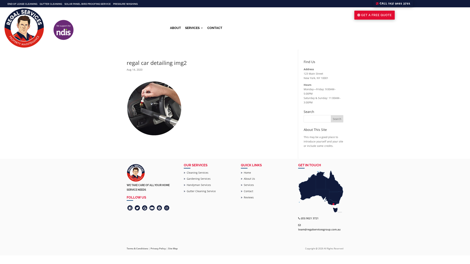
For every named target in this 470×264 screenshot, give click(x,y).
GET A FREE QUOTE (376, 15)
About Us (248, 178)
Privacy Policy (158, 248)
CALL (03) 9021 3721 (395, 3)
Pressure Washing (125, 4)
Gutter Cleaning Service (200, 191)
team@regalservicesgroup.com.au (319, 229)
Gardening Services (198, 178)
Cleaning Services (196, 172)
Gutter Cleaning (51, 4)
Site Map (173, 248)
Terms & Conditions (137, 248)
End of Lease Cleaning (22, 4)
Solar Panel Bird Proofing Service (87, 4)
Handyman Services (198, 185)
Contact (247, 191)
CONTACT (214, 28)
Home (246, 172)
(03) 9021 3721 (310, 218)
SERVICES (192, 28)
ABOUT (175, 28)
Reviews (248, 197)
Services (248, 185)
